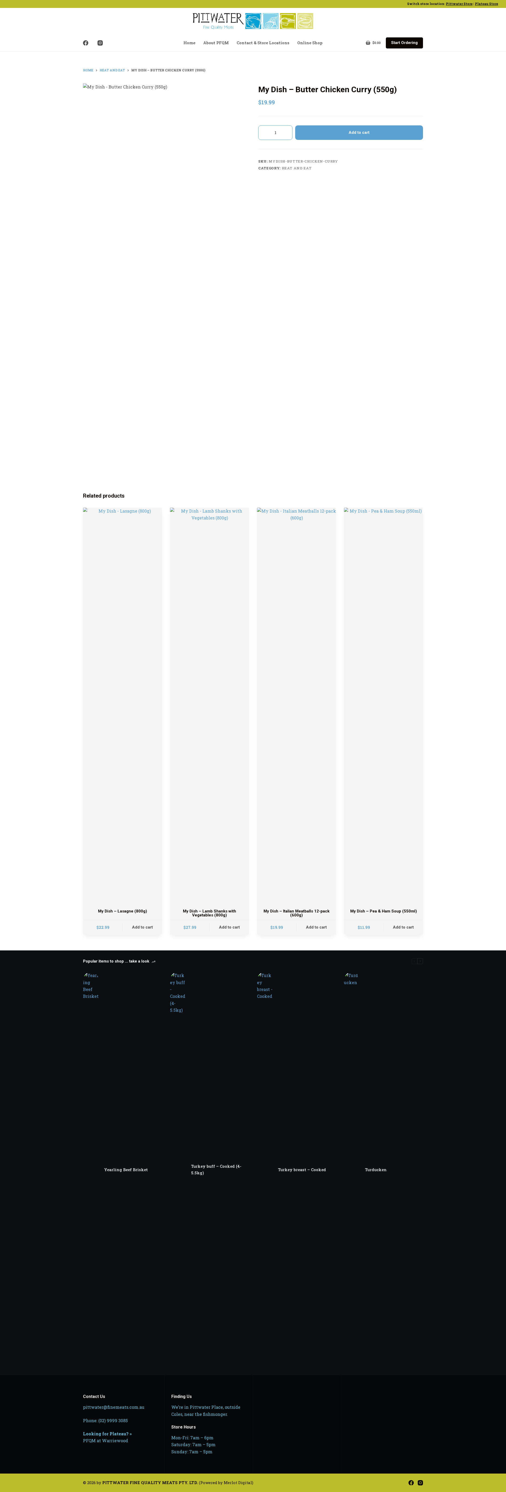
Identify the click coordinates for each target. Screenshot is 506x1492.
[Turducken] (352, 1169)
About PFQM (216, 42)
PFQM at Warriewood (105, 1440)
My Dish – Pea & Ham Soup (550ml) (383, 911)
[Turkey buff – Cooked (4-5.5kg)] (178, 1169)
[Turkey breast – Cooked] (265, 1169)
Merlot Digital (238, 1482)
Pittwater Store (459, 4)
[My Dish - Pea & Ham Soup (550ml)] (383, 705)
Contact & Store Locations (263, 42)
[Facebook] (85, 43)
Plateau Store (486, 4)
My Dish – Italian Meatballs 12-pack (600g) (296, 913)
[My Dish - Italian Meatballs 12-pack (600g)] (296, 705)
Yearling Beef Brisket (126, 1169)
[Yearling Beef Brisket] (91, 1169)
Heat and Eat (297, 168)
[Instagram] (100, 43)
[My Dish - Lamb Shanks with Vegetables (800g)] (209, 705)
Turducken (376, 1169)
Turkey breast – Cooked (302, 1169)
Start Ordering (404, 42)
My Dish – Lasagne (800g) (122, 911)
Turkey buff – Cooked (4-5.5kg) (216, 1169)
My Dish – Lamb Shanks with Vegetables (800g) (209, 913)
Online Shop (310, 42)
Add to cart (359, 132)
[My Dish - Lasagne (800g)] (122, 705)
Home (189, 42)
